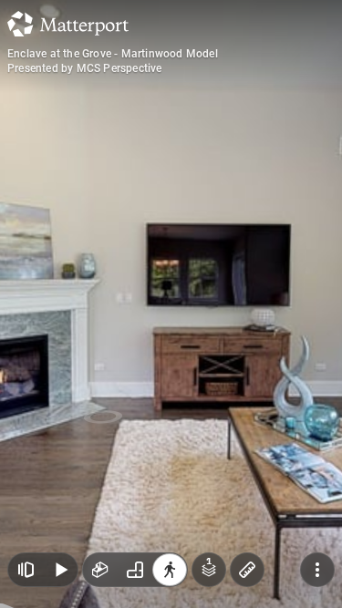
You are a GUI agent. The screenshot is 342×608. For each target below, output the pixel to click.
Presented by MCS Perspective (84, 68)
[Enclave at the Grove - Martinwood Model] (171, 304)
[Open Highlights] (25, 569)
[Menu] (317, 569)
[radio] (100, 569)
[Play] (60, 569)
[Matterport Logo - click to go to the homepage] (68, 23)
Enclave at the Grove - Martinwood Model (112, 53)
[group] (135, 569)
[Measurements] (247, 569)
